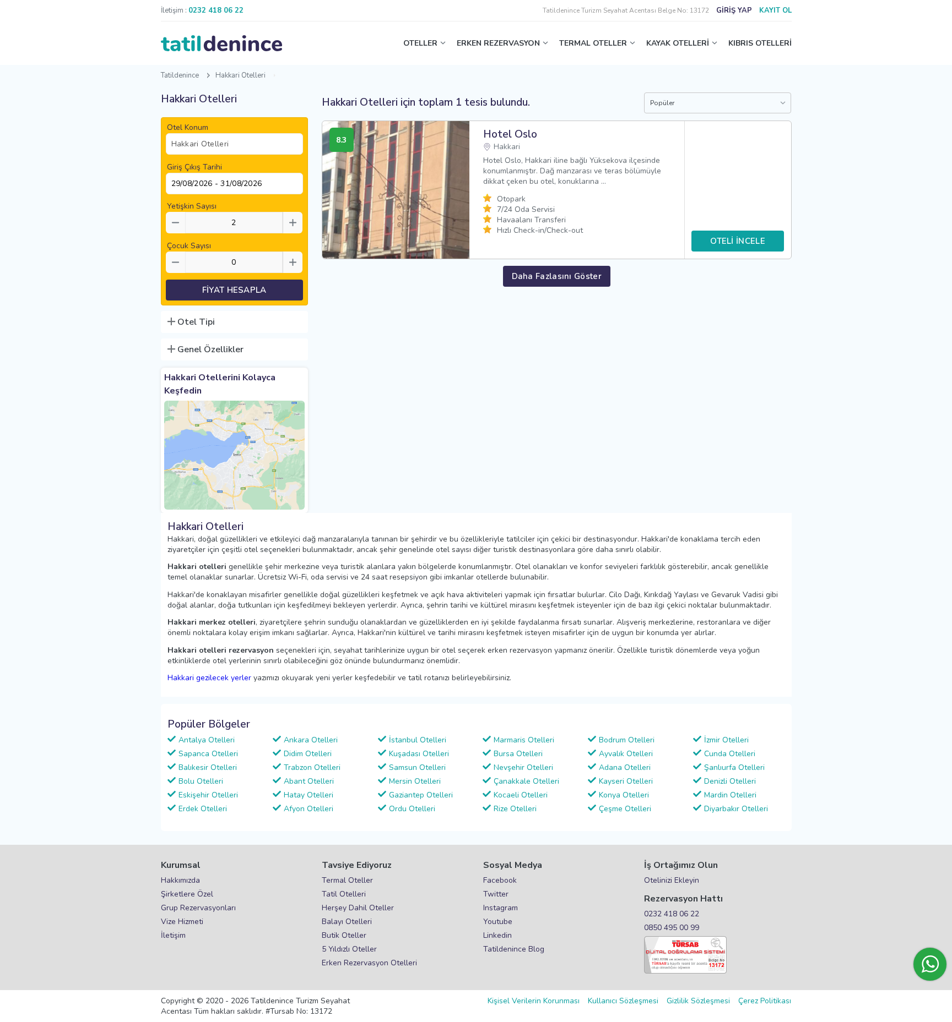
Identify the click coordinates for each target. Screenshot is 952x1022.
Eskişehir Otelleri (208, 795)
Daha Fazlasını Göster (557, 276)
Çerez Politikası (764, 1001)
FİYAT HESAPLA (234, 290)
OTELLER (420, 43)
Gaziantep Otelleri (421, 795)
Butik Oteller (344, 935)
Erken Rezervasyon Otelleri (369, 963)
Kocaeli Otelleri (521, 795)
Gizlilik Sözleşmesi (698, 1001)
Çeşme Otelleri (625, 809)
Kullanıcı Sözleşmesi (623, 1001)
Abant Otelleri (309, 781)
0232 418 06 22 (671, 914)
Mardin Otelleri (730, 795)
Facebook (500, 880)
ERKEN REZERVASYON (498, 43)
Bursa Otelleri (518, 753)
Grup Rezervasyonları (198, 908)
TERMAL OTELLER (593, 43)
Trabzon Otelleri (312, 767)
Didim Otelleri (308, 753)
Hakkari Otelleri (240, 75)
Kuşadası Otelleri (419, 753)
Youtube (497, 921)
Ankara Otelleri (311, 740)
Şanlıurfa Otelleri (734, 767)
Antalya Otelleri (206, 740)
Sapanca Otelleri (208, 753)
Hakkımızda (180, 880)
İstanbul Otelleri (417, 740)
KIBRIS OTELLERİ (760, 43)
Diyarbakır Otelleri (736, 809)
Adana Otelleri (625, 767)
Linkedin (497, 935)
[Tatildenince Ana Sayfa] (221, 43)
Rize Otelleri (515, 809)
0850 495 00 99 (671, 927)
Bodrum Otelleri (626, 740)
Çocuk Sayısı (189, 246)
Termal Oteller (347, 880)
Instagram (500, 908)
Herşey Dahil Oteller (358, 908)
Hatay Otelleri (308, 795)
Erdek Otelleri (202, 809)
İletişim (173, 935)
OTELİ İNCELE (737, 241)
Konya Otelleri (624, 795)
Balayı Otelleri (347, 921)
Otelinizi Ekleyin (671, 880)
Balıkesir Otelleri (207, 767)
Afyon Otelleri (308, 809)
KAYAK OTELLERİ (677, 43)
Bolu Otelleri (200, 781)
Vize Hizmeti (182, 921)
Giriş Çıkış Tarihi (194, 167)
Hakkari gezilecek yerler (209, 678)
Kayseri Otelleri (626, 781)
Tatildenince (180, 75)
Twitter (496, 894)
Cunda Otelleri (729, 753)
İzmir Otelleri (726, 740)
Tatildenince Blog (513, 949)
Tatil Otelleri (344, 894)
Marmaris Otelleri (524, 740)
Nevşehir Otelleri (523, 767)
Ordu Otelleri (412, 809)
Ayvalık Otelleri (626, 753)
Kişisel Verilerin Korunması (534, 1001)
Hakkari (507, 146)
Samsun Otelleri (417, 767)
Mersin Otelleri (415, 781)
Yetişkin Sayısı (192, 206)
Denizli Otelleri (730, 781)
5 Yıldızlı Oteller (349, 949)
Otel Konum (187, 127)
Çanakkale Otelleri (526, 781)
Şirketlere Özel (187, 894)
